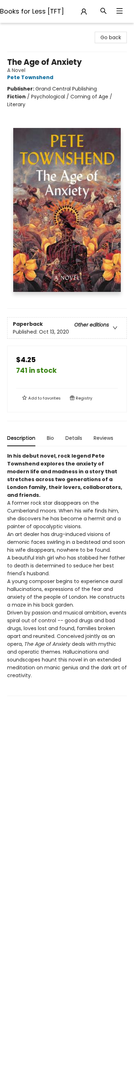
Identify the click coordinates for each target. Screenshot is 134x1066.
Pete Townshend (30, 77)
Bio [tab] (50, 438)
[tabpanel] (67, 574)
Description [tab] (21, 438)
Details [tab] (73, 438)
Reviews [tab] (103, 438)
